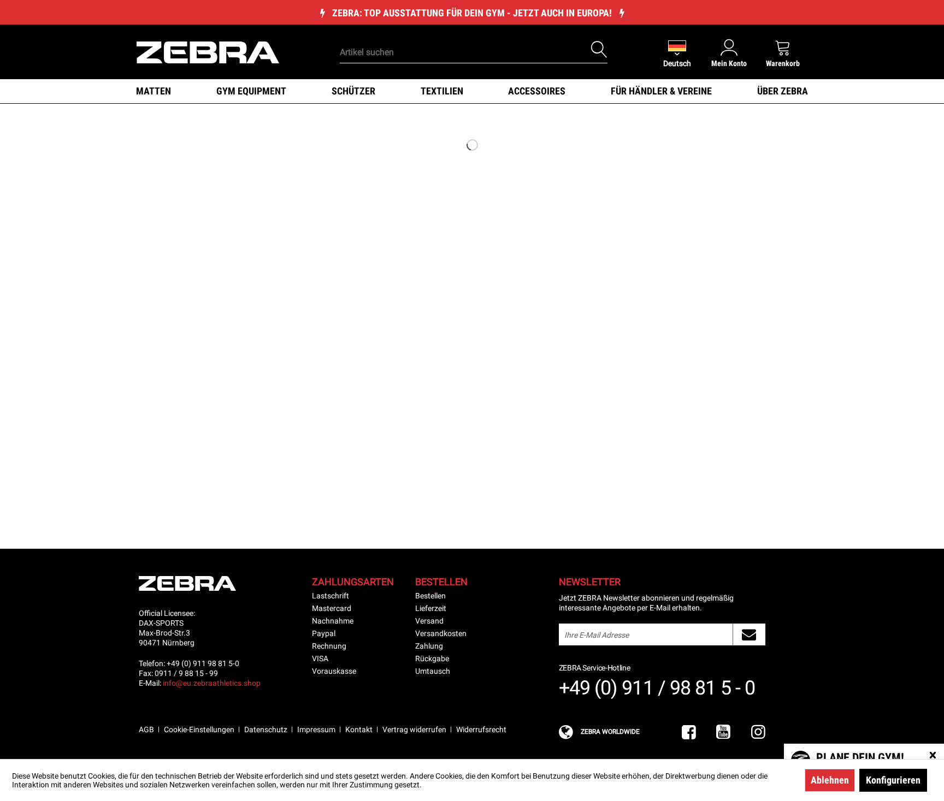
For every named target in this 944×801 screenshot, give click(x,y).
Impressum (316, 729)
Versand (429, 620)
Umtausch (432, 671)
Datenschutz (265, 729)
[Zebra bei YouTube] (723, 732)
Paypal (323, 633)
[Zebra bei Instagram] (758, 732)
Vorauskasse (334, 671)
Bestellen (430, 595)
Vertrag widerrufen (414, 729)
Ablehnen (830, 780)
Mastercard (331, 608)
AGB (146, 729)
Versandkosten (441, 633)
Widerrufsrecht (481, 729)
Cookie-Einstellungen (199, 729)
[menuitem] (455, 35)
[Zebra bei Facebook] (689, 732)
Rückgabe (432, 658)
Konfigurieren (893, 780)
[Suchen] (599, 50)
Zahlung (429, 646)
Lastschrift (330, 595)
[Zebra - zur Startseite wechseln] (208, 51)
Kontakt (359, 729)
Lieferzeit (430, 608)
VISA (320, 658)
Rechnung (329, 646)
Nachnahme (332, 620)
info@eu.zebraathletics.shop (212, 683)
